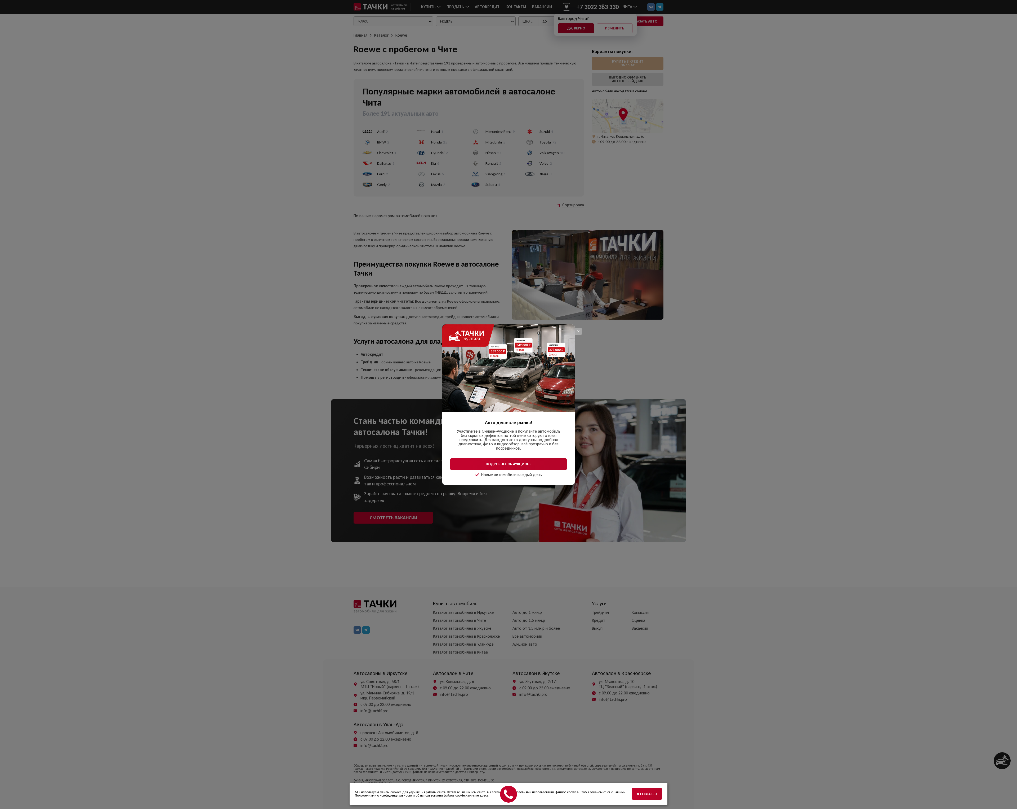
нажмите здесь (477, 795)
